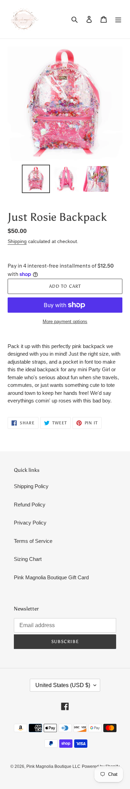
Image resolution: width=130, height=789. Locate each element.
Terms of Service (33, 541)
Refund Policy (29, 505)
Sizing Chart (28, 559)
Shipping (17, 241)
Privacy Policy (30, 523)
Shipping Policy (31, 486)
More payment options (65, 321)
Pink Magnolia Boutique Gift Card (51, 577)
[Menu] (118, 19)
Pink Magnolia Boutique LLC (53, 766)
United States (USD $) (62, 685)
